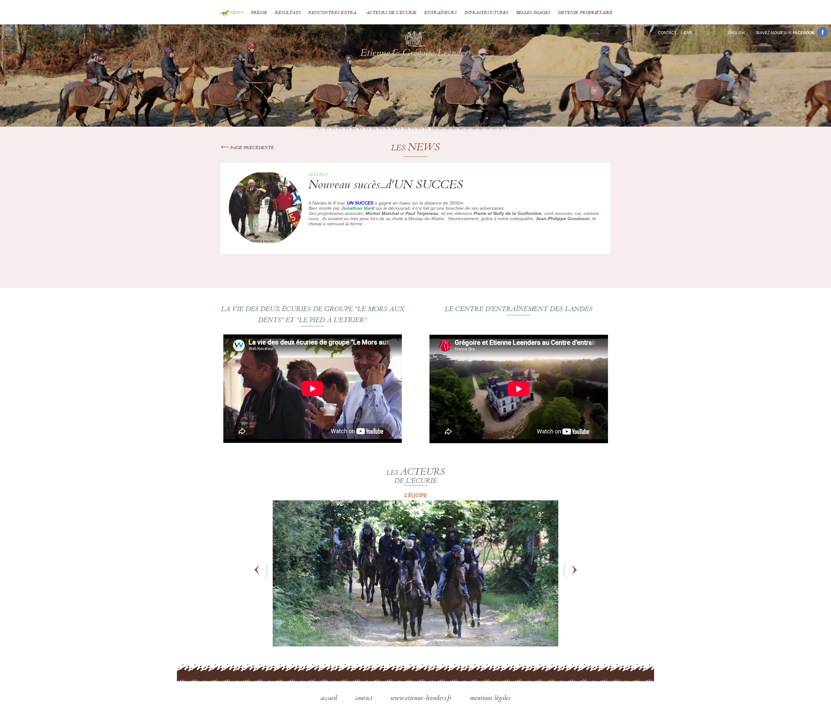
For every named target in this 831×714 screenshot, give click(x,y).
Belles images (533, 13)
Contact (667, 33)
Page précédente (251, 148)
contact (364, 698)
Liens (686, 33)
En (736, 33)
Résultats (288, 13)
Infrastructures (486, 13)
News (236, 13)
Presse (259, 13)
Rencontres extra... (333, 13)
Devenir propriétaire (585, 13)
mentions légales (490, 698)
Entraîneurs (440, 13)
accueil (329, 698)
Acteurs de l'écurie (391, 13)
